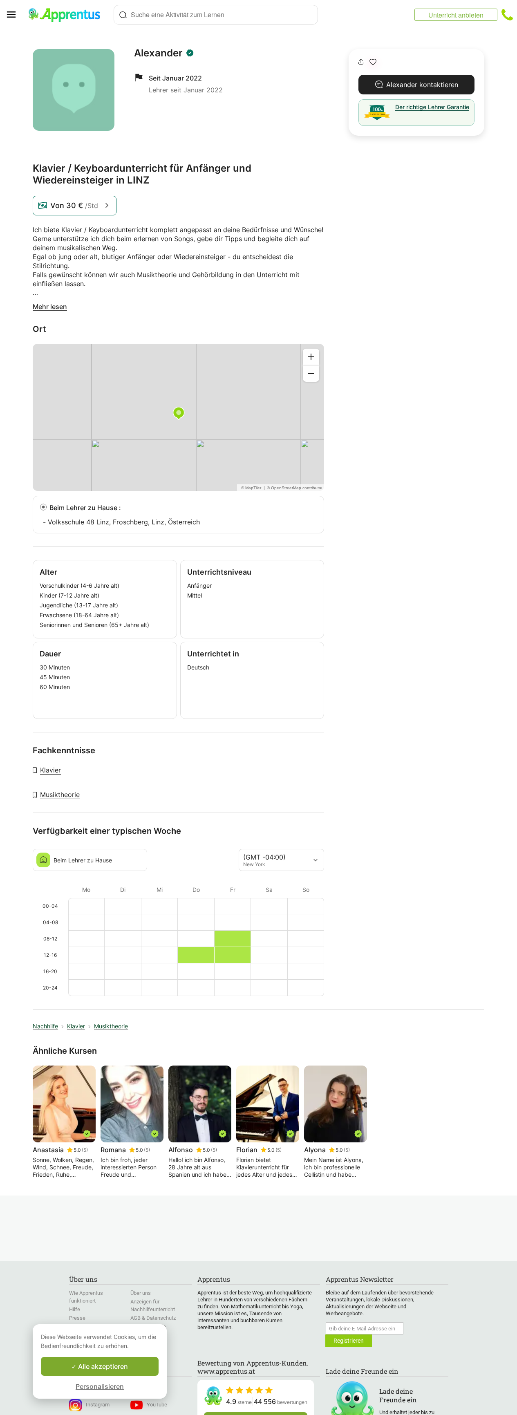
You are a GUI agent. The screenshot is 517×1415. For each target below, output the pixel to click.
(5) (85, 1150)
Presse (77, 1318)
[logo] (68, 15)
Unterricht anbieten (455, 15)
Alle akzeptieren (102, 1366)
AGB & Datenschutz (153, 1318)
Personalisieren (100, 1386)
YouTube (157, 1405)
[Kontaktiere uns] (507, 14)
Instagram (98, 1405)
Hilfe (74, 1309)
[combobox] (216, 15)
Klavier (50, 770)
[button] (372, 62)
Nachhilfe (45, 1026)
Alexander (158, 53)
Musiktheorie (60, 794)
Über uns (140, 1293)
